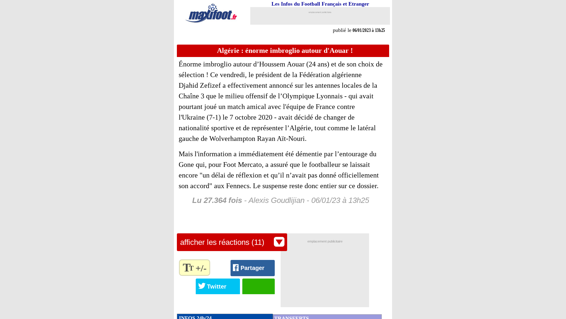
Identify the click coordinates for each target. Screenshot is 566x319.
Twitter (216, 286)
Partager (252, 268)
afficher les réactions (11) (222, 242)
